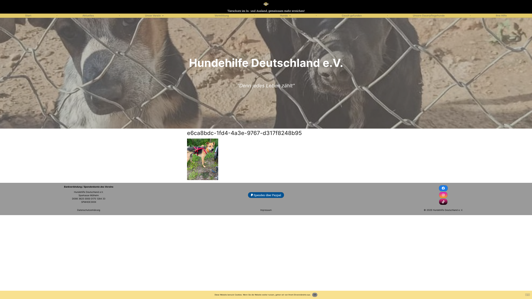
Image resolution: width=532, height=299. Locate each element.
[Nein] (527, 294)
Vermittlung (222, 15)
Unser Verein (153, 15)
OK (315, 295)
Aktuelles (88, 15)
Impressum (266, 210)
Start (28, 15)
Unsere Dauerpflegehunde (429, 15)
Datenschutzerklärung (88, 210)
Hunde (284, 15)
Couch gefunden (352, 15)
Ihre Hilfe (501, 15)
